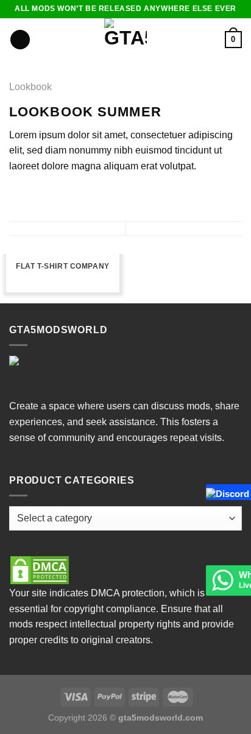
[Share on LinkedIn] (91, 194)
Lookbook (30, 87)
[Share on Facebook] (32, 194)
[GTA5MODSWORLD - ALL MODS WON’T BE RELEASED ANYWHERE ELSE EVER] (126, 39)
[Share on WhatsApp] (16, 194)
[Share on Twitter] (46, 194)
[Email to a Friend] (61, 194)
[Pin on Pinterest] (76, 194)
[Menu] (20, 40)
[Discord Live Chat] (211, 492)
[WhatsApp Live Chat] (222, 585)
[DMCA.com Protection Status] (39, 569)
